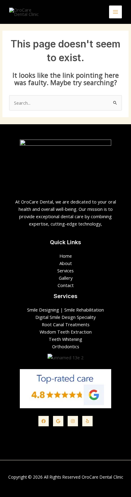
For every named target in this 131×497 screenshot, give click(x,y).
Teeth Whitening (65, 339)
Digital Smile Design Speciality (65, 317)
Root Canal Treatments (66, 324)
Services (65, 270)
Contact (66, 285)
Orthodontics (65, 346)
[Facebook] (43, 421)
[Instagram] (73, 421)
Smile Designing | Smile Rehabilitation (65, 310)
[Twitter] (58, 421)
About (65, 263)
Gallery (66, 278)
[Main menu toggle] (115, 12)
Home (65, 256)
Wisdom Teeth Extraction (66, 332)
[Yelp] (87, 421)
